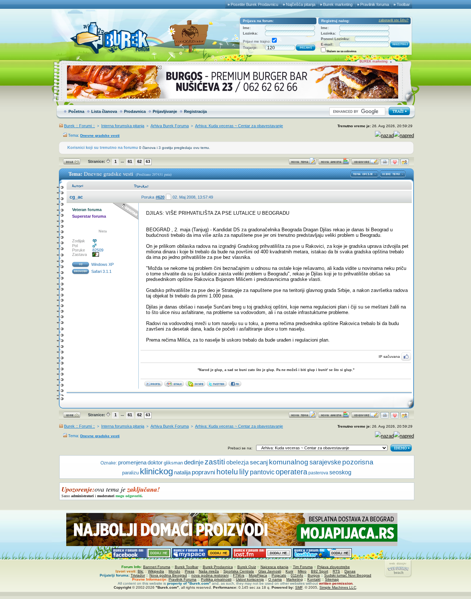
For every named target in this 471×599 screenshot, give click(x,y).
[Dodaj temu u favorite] (394, 163)
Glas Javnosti (269, 571)
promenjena (132, 463)
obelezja (237, 462)
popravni (203, 472)
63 (148, 161)
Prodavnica (135, 111)
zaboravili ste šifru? (393, 20)
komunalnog (288, 462)
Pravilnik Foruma (182, 579)
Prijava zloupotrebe (333, 567)
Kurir (289, 571)
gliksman (173, 463)
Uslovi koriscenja (250, 579)
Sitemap (332, 579)
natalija (182, 472)
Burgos (314, 575)
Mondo (174, 571)
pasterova (318, 472)
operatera (291, 472)
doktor (155, 463)
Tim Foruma (303, 567)
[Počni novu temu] (302, 163)
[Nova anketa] (334, 163)
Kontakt (314, 579)
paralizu (130, 472)
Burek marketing (338, 4)
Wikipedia (156, 571)
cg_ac (76, 197)
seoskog (340, 472)
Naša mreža (209, 571)
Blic (141, 571)
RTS (336, 571)
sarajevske (325, 462)
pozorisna (357, 462)
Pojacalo (279, 575)
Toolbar (403, 4)
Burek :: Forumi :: (79, 126)
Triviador (138, 575)
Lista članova (104, 111)
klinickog (156, 471)
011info (297, 575)
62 (139, 161)
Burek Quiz (246, 567)
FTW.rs (238, 575)
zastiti (215, 461)
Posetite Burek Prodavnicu (254, 4)
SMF (298, 587)
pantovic (262, 472)
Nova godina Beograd (168, 575)
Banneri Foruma (156, 567)
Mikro (302, 571)
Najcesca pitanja (274, 567)
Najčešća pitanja (300, 4)
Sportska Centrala (238, 571)
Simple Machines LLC (337, 587)
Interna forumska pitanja (122, 126)
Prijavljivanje (165, 111)
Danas (349, 571)
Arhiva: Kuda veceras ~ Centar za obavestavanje (239, 126)
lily (244, 471)
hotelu (227, 471)
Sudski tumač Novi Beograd (347, 575)
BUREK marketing (373, 61)
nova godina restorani (210, 575)
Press (189, 571)
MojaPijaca (258, 575)
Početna (76, 111)
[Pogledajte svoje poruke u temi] (404, 163)
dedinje (193, 462)
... (122, 161)
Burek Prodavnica (218, 567)
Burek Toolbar (186, 567)
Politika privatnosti (216, 579)
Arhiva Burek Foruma (169, 126)
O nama (275, 579)
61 (130, 161)
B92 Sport (319, 571)
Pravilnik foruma (374, 4)
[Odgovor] (365, 163)
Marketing (294, 579)
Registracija (195, 111)
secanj (259, 462)
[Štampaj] (384, 163)
